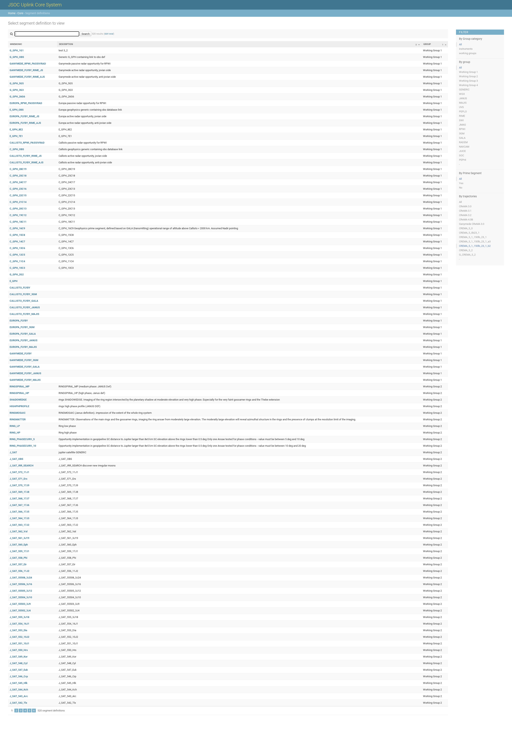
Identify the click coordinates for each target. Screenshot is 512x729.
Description (66, 44)
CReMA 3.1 (465, 210)
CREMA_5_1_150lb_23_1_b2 (475, 245)
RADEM (463, 142)
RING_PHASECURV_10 (23, 445)
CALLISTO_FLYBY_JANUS (25, 307)
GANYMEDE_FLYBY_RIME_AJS (27, 76)
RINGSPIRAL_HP (19, 393)
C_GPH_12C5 (17, 254)
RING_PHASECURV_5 (22, 439)
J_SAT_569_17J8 (19, 491)
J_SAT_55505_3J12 (21, 590)
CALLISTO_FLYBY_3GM (23, 294)
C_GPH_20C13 (18, 208)
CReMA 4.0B (466, 219)
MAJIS (463, 102)
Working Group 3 (468, 80)
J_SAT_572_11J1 (19, 472)
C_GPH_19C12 (18, 215)
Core (20, 13)
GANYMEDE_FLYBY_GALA (25, 366)
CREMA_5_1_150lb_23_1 (473, 237)
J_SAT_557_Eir (18, 564)
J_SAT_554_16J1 (19, 623)
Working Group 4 (468, 85)
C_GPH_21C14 (18, 201)
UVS (461, 107)
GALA (462, 137)
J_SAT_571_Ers (18, 478)
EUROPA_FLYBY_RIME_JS (24, 116)
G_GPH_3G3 (17, 89)
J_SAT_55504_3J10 (21, 597)
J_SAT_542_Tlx (18, 702)
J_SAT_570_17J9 (19, 485)
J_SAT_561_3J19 (19, 538)
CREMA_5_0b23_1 (469, 232)
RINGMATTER (18, 419)
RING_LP (15, 426)
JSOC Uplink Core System (35, 5)
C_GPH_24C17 (18, 182)
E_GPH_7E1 (16, 136)
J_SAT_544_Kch (19, 689)
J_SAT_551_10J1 (19, 643)
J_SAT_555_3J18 (19, 617)
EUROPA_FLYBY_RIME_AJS (25, 122)
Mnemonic (16, 44)
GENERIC (464, 89)
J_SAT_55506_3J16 (21, 584)
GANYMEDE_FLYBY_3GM (24, 360)
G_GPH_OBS (17, 57)
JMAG (462, 124)
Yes (461, 183)
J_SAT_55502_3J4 (20, 610)
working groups (467, 53)
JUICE (462, 151)
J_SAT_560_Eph (19, 544)
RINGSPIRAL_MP (19, 386)
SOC (461, 155)
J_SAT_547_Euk (19, 669)
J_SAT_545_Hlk (18, 682)
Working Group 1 (468, 71)
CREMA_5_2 (466, 250)
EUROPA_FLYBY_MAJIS (23, 346)
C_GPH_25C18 (18, 175)
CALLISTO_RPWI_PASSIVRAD (27, 142)
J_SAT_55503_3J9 (20, 603)
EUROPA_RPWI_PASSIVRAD (26, 103)
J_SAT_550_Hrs (19, 650)
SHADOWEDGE (18, 399)
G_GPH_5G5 (17, 83)
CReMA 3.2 (465, 215)
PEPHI (462, 159)
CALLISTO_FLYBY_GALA (24, 300)
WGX (462, 93)
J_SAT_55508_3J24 (21, 577)
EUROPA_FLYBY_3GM (22, 327)
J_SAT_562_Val (18, 531)
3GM (461, 133)
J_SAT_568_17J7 (19, 498)
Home (11, 13)
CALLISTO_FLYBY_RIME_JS (26, 155)
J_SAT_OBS (16, 458)
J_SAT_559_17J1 (19, 551)
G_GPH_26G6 (17, 96)
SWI (461, 120)
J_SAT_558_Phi (18, 557)
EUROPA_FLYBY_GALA (23, 333)
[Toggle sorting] (419, 44)
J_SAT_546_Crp (19, 676)
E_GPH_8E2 (16, 129)
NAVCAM (464, 146)
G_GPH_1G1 (17, 50)
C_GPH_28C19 (18, 169)
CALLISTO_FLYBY (20, 287)
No (460, 187)
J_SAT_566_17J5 (19, 511)
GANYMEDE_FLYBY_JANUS (25, 373)
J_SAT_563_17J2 (19, 524)
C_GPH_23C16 (18, 188)
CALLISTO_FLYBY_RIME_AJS (26, 162)
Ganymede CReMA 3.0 (471, 223)
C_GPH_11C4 (17, 261)
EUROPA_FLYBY (19, 320)
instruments (466, 48)
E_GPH (13, 281)
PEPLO (463, 111)
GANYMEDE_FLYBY (21, 353)
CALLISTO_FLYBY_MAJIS (24, 313)
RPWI (462, 129)
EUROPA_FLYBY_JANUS (23, 340)
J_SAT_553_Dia (18, 630)
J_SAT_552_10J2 (19, 636)
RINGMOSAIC (18, 412)
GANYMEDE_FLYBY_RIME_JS (26, 70)
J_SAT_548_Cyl (18, 663)
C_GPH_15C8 (17, 234)
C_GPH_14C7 (17, 241)
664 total (109, 34)
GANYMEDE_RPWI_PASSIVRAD (28, 63)
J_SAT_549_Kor (19, 656)
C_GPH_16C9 (17, 228)
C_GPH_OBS (17, 149)
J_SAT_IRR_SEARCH (21, 465)
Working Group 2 (468, 76)
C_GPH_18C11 (18, 221)
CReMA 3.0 (465, 206)
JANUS (463, 98)
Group (427, 44)
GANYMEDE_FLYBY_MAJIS (25, 379)
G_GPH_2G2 (17, 274)
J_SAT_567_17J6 (19, 505)
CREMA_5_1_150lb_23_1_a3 (475, 241)
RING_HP (15, 432)
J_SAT (13, 452)
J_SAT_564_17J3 (19, 518)
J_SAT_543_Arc (19, 696)
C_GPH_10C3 (17, 267)
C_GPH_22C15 (18, 195)
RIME (462, 115)
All (460, 44)
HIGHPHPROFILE (19, 406)
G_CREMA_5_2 (467, 254)
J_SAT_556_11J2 (19, 570)
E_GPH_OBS (17, 109)
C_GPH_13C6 (17, 248)
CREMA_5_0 (466, 228)
